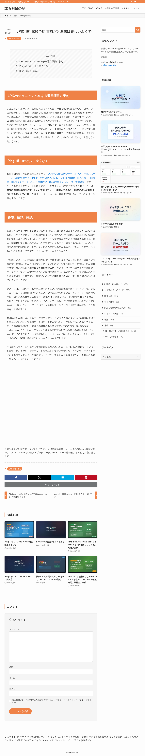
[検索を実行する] (137, 30)
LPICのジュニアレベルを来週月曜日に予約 (41, 61)
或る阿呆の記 (15, 8)
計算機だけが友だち (116, 284)
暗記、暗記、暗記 (28, 71)
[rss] (135, 1)
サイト (12, 688)
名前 (11, 666)
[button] (16, 477)
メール (12, 677)
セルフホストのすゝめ (117, 289)
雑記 (109, 319)
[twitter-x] (131, 1)
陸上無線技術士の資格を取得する (120, 331)
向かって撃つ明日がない (118, 307)
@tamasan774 (109, 65)
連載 (108, 325)
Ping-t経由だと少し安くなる (33, 66)
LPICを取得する (14, 38)
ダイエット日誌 (113, 313)
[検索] (138, 1)
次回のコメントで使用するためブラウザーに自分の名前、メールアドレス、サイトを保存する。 (51, 700)
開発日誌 (111, 295)
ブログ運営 (111, 301)
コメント (14, 629)
